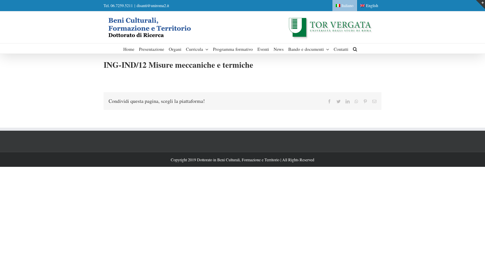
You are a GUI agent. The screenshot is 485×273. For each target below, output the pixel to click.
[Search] (355, 48)
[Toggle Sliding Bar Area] (480, 4)
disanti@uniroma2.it (153, 5)
